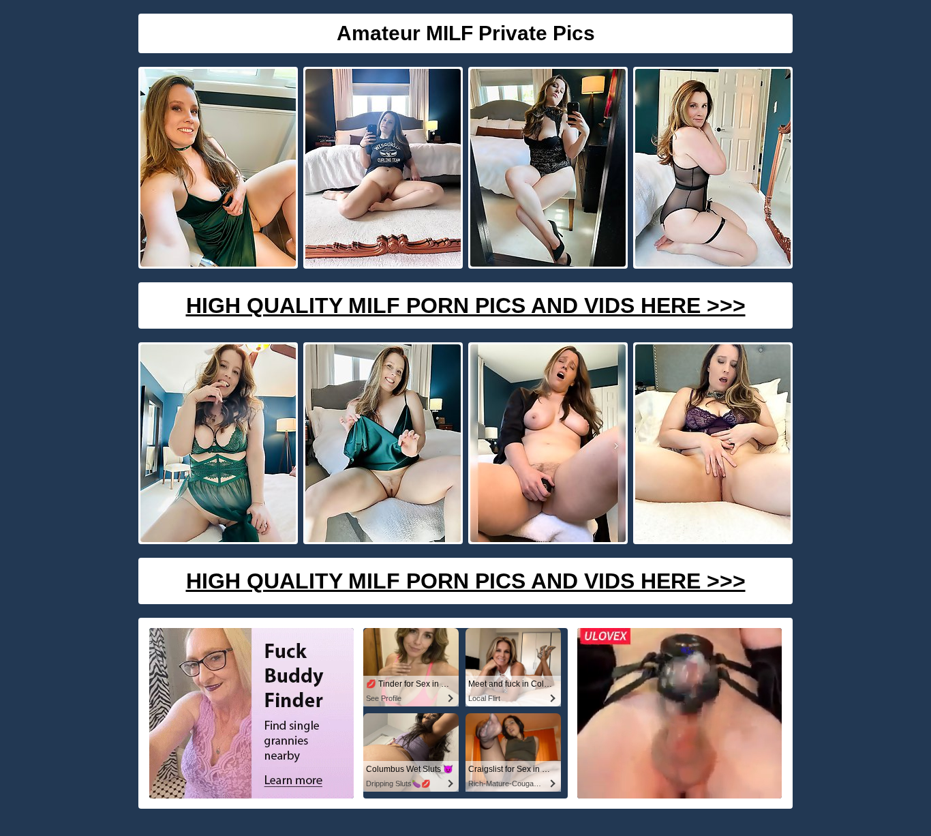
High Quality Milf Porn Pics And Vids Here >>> (466, 305)
